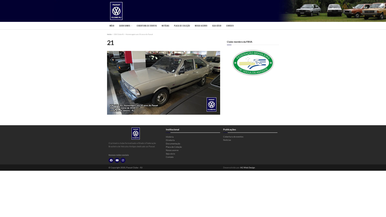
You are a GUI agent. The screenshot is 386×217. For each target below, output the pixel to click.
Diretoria (170, 140)
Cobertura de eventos (147, 25)
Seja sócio (216, 25)
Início (111, 25)
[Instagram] (122, 160)
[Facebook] (111, 160)
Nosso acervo (201, 25)
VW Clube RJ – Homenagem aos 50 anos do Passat (133, 34)
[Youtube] (117, 160)
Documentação (173, 143)
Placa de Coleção (182, 25)
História (170, 136)
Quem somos (124, 25)
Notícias (165, 25)
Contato (230, 25)
